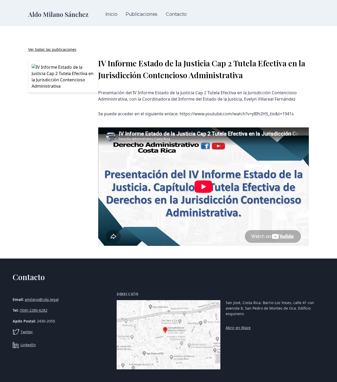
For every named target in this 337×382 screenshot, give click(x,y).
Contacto (176, 14)
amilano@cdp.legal (42, 299)
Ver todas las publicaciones (52, 49)
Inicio (111, 14)
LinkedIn (28, 344)
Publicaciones (141, 14)
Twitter (27, 331)
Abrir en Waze (238, 327)
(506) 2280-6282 (33, 310)
